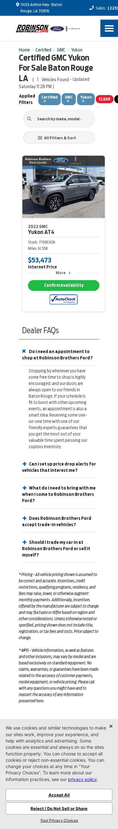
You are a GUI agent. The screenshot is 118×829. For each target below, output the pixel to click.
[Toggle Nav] (109, 28)
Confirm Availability (63, 285)
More (60, 272)
